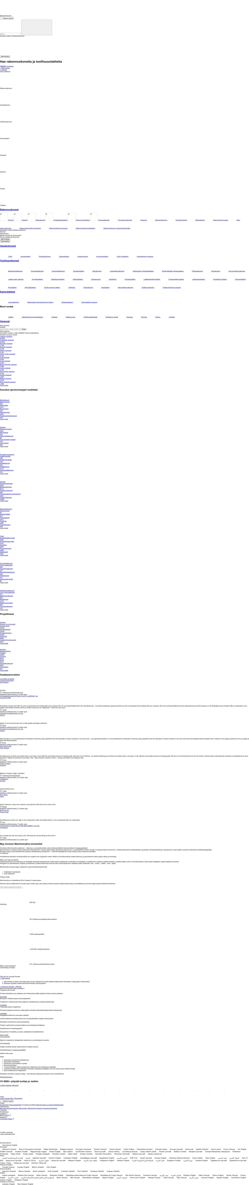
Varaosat (5, 321)
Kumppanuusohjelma (49, 1108)
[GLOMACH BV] (232, 1090)
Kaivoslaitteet (7, 291)
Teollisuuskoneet (9, 260)
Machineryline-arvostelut (45, 1105)
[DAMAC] (7, 1090)
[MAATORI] (37, 1095)
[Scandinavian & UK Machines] (22, 1095)
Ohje (11, 1098)
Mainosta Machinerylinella (9, 1108)
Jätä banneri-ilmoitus (35, 1108)
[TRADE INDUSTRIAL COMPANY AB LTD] (67, 1090)
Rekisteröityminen (6, 1077)
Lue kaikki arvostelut (7, 679)
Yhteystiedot (18, 1098)
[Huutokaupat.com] (7, 1095)
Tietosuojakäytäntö (15, 1105)
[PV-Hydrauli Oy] (37, 1090)
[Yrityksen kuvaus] (142, 1090)
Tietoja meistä (5, 1098)
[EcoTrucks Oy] (82, 1090)
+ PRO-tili (18, 987)
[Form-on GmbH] (172, 1090)
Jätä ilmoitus (5, 239)
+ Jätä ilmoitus (5, 978)
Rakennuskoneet (9, 209)
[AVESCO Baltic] (202, 1090)
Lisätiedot (3, 1005)
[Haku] (36, 27)
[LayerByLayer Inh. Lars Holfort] (22, 1090)
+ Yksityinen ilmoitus (7, 987)
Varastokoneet (8, 246)
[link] (124, 232)
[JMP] (187, 1090)
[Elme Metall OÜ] (157, 1090)
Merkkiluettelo (59, 1105)
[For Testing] (97, 1090)
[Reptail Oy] (52, 1095)
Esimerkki (3, 997)
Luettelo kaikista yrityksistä (9, 1085)
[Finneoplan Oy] (112, 1090)
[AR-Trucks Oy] (127, 1090)
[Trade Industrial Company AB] (52, 1090)
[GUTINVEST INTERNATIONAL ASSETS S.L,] (217, 1090)
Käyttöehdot (4, 1105)
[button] (124, 46)
